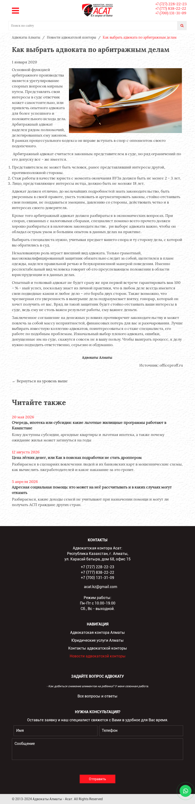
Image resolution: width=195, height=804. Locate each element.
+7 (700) (170, 12)
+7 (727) (171, 3)
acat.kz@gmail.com (100, 586)
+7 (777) (170, 8)
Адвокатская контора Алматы (97, 632)
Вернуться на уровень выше (42, 381)
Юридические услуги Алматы (97, 640)
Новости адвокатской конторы (98, 656)
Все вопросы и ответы (97, 696)
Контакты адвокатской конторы (97, 648)
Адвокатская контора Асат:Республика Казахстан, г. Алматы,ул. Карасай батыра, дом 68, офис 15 (97, 553)
